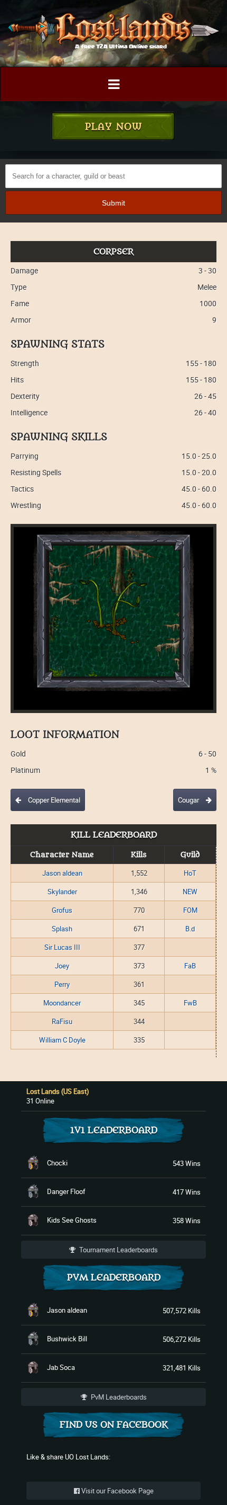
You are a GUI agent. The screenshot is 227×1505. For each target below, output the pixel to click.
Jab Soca (61, 1367)
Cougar (189, 800)
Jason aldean (62, 873)
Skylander (62, 891)
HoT (190, 873)
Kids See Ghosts (72, 1220)
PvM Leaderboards (118, 1397)
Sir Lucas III (62, 947)
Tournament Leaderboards (118, 1249)
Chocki (57, 1163)
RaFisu (62, 1021)
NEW (190, 891)
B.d (190, 928)
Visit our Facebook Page (117, 1490)
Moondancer (62, 1003)
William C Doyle (62, 1040)
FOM (190, 910)
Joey (62, 965)
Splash (62, 928)
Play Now (113, 126)
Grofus (62, 910)
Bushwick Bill (67, 1338)
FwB (190, 1003)
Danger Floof (66, 1191)
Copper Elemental (53, 800)
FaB (190, 965)
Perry (62, 984)
